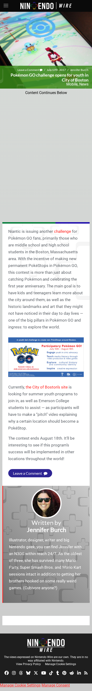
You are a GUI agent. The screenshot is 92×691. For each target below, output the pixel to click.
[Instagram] (14, 672)
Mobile (72, 84)
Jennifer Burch (79, 70)
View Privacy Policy (28, 664)
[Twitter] (36, 672)
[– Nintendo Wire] (46, 645)
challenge (62, 231)
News (83, 84)
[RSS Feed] (86, 672)
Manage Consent (56, 685)
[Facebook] (6, 672)
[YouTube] (43, 672)
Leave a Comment (28, 70)
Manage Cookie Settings (60, 664)
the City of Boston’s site (47, 387)
